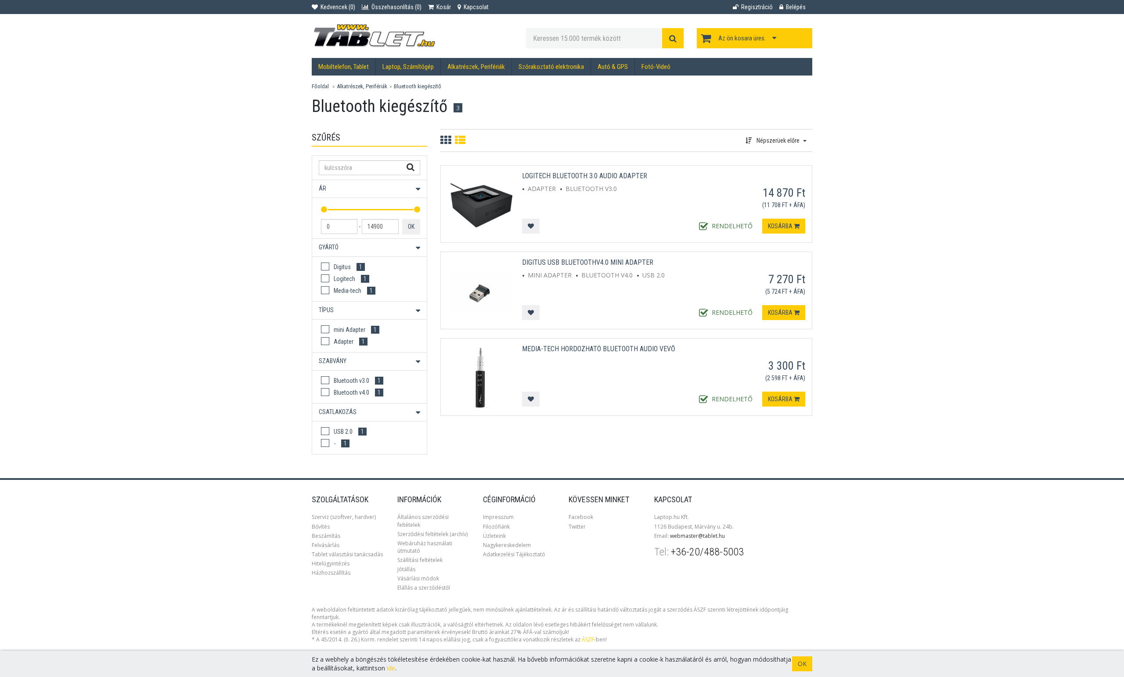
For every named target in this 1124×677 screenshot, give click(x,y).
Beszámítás (326, 536)
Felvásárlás (325, 545)
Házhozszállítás (331, 572)
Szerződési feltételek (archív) (432, 534)
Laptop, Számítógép (408, 67)
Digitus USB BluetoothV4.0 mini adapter (587, 262)
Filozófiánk (496, 526)
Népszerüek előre (778, 140)
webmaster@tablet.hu (697, 536)
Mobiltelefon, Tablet (343, 67)
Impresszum (498, 517)
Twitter (577, 526)
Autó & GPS (613, 67)
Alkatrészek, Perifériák (476, 67)
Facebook (581, 517)
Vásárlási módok (418, 578)
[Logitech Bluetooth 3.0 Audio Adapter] (481, 204)
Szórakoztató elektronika (551, 67)
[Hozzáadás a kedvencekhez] (531, 226)
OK (411, 226)
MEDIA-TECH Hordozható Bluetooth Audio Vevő (598, 349)
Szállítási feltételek (420, 560)
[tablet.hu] (412, 36)
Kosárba (781, 226)
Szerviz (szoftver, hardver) (344, 517)
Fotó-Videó (655, 67)
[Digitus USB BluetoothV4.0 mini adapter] (481, 291)
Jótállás (406, 569)
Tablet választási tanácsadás (347, 554)
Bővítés (321, 526)
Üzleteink (494, 536)
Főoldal (320, 86)
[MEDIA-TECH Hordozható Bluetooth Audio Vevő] (481, 377)
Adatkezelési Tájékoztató (514, 554)
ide (391, 668)
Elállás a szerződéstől (423, 587)
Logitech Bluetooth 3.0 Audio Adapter (584, 176)
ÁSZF (588, 639)
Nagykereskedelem (507, 545)
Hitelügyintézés (330, 563)
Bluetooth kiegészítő (417, 86)
